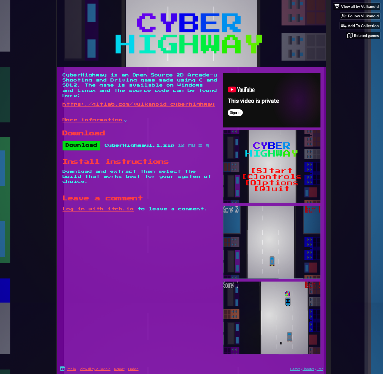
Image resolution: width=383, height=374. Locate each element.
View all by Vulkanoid (95, 369)
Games (295, 369)
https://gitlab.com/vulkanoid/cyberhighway (139, 104)
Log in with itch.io (98, 209)
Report (119, 369)
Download (81, 145)
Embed (133, 369)
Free (320, 369)
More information (93, 120)
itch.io (71, 369)
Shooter (308, 369)
